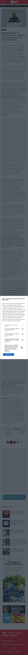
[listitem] (14, 325)
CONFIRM (8, 354)
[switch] (22, 329)
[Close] (25, 298)
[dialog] (14, 327)
